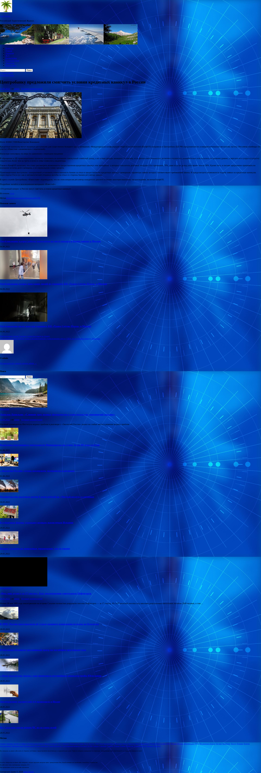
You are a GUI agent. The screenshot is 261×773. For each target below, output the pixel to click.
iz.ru (12, 193)
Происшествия (12, 60)
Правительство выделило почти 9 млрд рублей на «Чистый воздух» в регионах (47, 496)
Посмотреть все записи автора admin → (18, 363)
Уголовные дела (140, 746)
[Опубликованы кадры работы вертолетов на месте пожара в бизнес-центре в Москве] (23, 236)
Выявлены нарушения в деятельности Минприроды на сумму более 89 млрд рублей (50, 445)
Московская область (207, 744)
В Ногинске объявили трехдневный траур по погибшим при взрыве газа (43, 649)
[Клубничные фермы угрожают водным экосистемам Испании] (9, 517)
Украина (150, 746)
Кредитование (18, 198)
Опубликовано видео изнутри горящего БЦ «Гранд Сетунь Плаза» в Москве (45, 326)
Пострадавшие (5, 746)
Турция (123, 746)
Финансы (29, 198)
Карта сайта (10, 65)
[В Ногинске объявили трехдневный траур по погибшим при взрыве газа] (9, 644)
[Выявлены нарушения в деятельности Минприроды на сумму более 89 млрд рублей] (9, 440)
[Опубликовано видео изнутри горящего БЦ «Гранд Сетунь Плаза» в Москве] (23, 321)
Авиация (9, 53)
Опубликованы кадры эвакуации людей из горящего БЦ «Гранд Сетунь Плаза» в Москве (53, 283)
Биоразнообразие (51, 744)
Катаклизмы (11, 58)
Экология (9, 63)
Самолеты (44, 746)
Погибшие (226, 744)
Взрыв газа (73, 744)
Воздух (91, 744)
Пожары (240, 744)
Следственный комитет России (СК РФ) (77, 746)
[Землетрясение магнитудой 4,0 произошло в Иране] (9, 696)
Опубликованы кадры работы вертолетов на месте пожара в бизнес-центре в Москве (50, 241)
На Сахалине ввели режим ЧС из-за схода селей (28, 727)
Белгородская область (35, 744)
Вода (86, 744)
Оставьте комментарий (31, 89)
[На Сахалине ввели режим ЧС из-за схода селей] (9, 722)
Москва (174, 744)
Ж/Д (7, 56)
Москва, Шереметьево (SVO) (188, 744)
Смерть (96, 746)
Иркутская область (142, 744)
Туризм (8, 51)
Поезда (233, 744)
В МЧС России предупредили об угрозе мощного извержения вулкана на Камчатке (49, 624)
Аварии (3, 744)
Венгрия (66, 744)
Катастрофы (161, 744)
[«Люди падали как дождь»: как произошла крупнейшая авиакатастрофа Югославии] (9, 670)
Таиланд (110, 746)
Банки (9, 198)
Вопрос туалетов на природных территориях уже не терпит (35, 548)
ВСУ (60, 744)
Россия (37, 746)
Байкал (24, 744)
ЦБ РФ (37, 198)
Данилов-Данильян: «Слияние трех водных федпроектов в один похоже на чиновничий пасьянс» (57, 414)
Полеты (247, 744)
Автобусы (17, 744)
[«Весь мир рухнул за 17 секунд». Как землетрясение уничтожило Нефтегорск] (23, 586)
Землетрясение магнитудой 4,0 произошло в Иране (30, 701)
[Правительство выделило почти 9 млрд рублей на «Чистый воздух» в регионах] (9, 491)
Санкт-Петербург (55, 746)
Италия (153, 744)
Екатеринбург (108, 744)
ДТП (97, 744)
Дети (101, 744)
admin (16, 89)
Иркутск (131, 744)
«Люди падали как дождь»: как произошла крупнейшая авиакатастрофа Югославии (50, 675)
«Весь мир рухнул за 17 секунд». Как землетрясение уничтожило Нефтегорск (45, 593)
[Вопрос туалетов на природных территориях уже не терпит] (9, 543)
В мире (81, 744)
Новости (9, 48)
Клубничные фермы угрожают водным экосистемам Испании (36, 522)
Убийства (129, 746)
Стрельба (102, 746)
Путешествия (29, 746)
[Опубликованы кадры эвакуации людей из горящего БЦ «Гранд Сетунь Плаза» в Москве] (23, 278)
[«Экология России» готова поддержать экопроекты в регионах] (9, 465)
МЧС (168, 744)
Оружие (219, 744)
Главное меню (6, 73)
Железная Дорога (121, 744)
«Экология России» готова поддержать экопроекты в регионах (37, 470)
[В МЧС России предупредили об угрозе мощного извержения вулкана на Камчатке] (9, 619)
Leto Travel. (5, 16)
